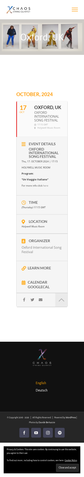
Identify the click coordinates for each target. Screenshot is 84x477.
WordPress (71, 417)
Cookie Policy (71, 460)
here (45, 185)
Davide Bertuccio (47, 422)
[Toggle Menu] (75, 9)
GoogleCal (39, 287)
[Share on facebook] (24, 299)
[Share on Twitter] (32, 299)
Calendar (37, 282)
